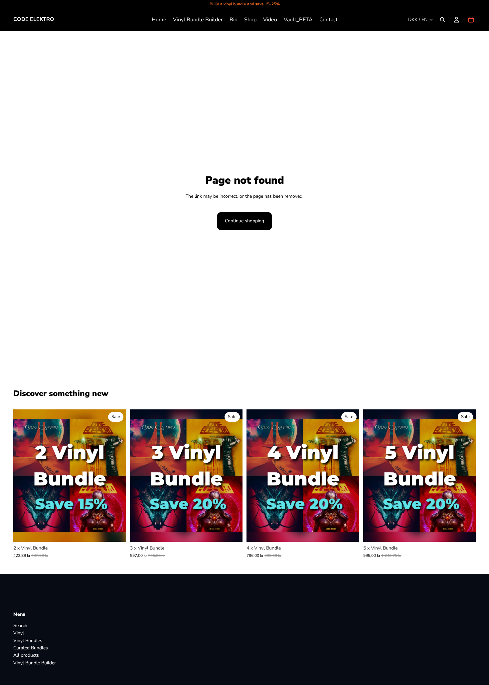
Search (20, 625)
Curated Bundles (30, 648)
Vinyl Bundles (27, 640)
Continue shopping (244, 221)
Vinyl (18, 633)
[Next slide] (116, 475)
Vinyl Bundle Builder (34, 663)
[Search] (442, 19)
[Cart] (471, 19)
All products (26, 655)
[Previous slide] (23, 475)
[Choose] (116, 532)
